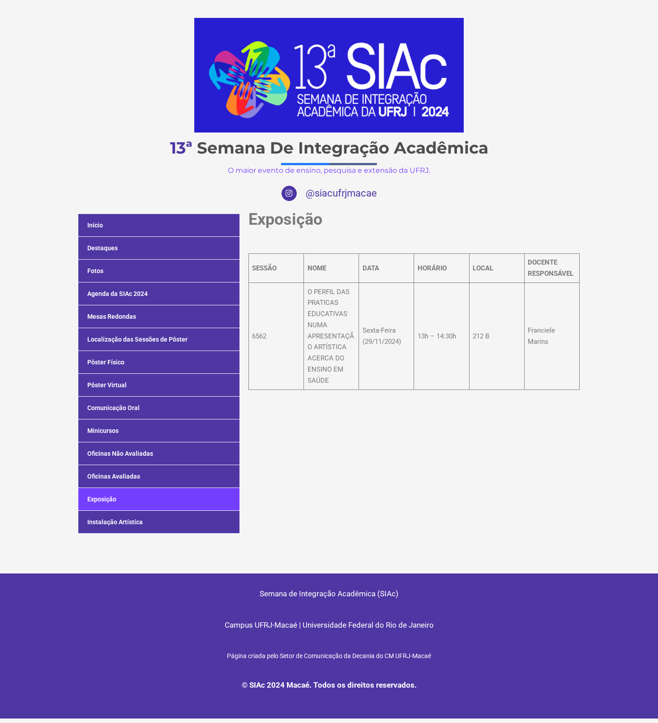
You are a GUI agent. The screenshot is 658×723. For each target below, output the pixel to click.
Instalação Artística (115, 522)
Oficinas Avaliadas (113, 476)
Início (95, 225)
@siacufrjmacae (341, 193)
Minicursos (103, 430)
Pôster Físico (105, 362)
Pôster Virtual (107, 385)
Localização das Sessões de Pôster (137, 339)
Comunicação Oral (113, 407)
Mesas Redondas (111, 316)
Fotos (95, 270)
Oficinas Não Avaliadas (120, 453)
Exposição (101, 499)
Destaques (102, 248)
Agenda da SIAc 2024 (117, 293)
